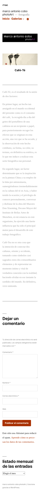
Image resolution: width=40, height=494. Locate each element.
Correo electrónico (10, 396)
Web (4, 409)
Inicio (5, 18)
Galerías (16, 18)
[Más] (27, 19)
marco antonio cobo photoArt (14, 484)
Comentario (7, 352)
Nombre (6, 383)
